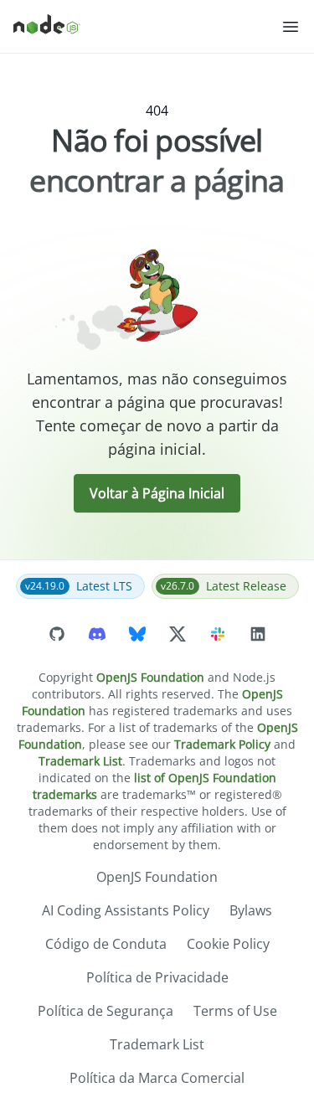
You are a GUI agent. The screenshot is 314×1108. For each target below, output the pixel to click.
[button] (291, 27)
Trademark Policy (222, 744)
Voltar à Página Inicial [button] (157, 493)
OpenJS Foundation (150, 677)
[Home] (147, 26)
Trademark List (80, 761)
